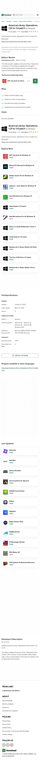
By (12, 31)
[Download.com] (6, 15)
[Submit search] (13, 14)
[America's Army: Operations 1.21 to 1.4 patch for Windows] (4, 28)
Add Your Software (7, 704)
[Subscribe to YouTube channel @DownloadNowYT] (11, 744)
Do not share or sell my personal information (15, 731)
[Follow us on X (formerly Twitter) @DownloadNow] (7, 744)
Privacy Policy (6, 721)
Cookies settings (7, 734)
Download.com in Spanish (10, 711)
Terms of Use (6, 724)
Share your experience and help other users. (17, 42)
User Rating (24, 31)
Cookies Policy (6, 728)
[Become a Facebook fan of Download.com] (3, 744)
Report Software (21, 355)
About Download (7, 701)
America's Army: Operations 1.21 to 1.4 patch (23, 27)
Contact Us (5, 707)
